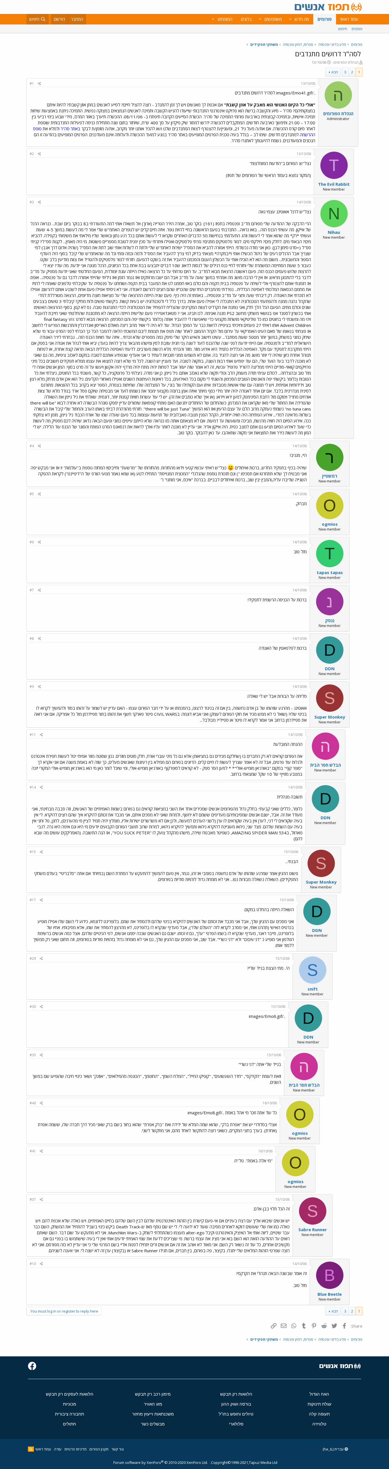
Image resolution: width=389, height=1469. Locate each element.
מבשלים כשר (153, 1423)
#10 (33, 1263)
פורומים (325, 19)
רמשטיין (329, 476)
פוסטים (357, 28)
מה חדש (302, 19)
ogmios (330, 524)
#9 (32, 686)
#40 (33, 1103)
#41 (33, 1151)
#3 (32, 202)
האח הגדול (319, 1394)
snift (313, 989)
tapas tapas (330, 572)
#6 (32, 542)
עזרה (58, 1449)
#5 (32, 494)
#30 (33, 1006)
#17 (33, 900)
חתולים (69, 1423)
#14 (33, 787)
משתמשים (273, 19)
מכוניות (69, 1404)
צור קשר (117, 1449)
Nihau (334, 232)
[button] (290, 19)
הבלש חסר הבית (325, 765)
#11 (33, 734)
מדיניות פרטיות (75, 1449)
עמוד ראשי (349, 19)
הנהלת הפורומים (346, 62)
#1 (32, 83)
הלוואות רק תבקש (236, 1394)
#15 (33, 851)
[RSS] (31, 1449)
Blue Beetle (330, 1294)
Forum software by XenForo (160, 1462)
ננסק (329, 620)
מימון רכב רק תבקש (153, 1394)
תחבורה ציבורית (69, 1414)
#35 (33, 1055)
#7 (32, 590)
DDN (330, 668)
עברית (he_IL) (334, 1449)
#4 (32, 445)
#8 (32, 638)
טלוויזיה (319, 1423)
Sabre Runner (312, 1229)
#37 (33, 1199)
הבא (334, 72)
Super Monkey (329, 717)
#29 (33, 958)
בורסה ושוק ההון (236, 1404)
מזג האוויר (153, 1404)
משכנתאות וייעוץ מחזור (153, 1414)
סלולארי (236, 1423)
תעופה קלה (319, 1414)
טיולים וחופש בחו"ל (236, 1414)
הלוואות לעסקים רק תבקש (69, 1394)
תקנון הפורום (98, 1449)
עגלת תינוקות (319, 1404)
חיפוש (342, 28)
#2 (32, 153)
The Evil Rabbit (334, 184)
